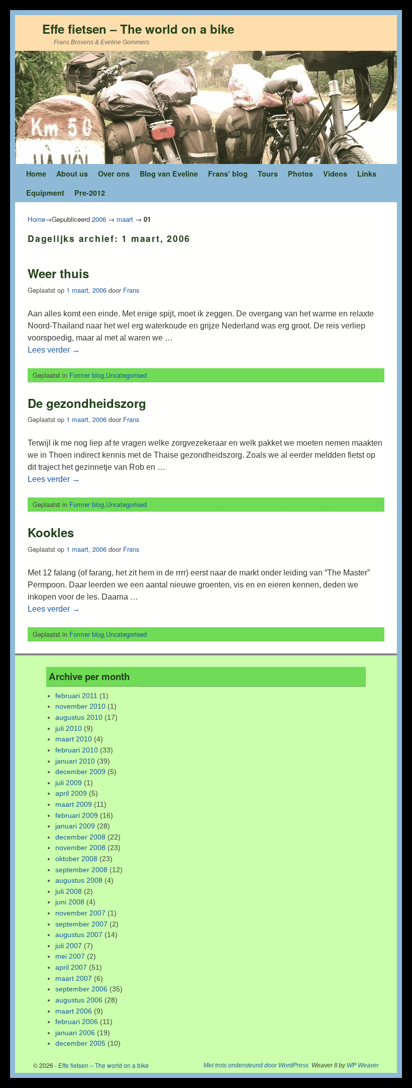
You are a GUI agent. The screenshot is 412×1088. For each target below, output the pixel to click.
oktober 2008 (76, 859)
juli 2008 (68, 891)
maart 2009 (73, 804)
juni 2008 (69, 902)
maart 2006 (73, 1011)
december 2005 (80, 1043)
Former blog (86, 375)
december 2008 (80, 837)
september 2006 (81, 989)
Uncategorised (126, 375)
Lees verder (54, 350)
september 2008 (81, 870)
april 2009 (71, 793)
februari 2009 (76, 815)
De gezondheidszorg (87, 402)
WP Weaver (363, 1065)
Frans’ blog (228, 174)
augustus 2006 (78, 1000)
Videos (335, 174)
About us (72, 174)
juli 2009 (68, 783)
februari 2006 (76, 1022)
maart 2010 (73, 739)
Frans (131, 290)
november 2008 (80, 848)
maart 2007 (73, 978)
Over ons (114, 174)
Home (36, 174)
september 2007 (81, 924)
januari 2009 (75, 826)
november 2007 (80, 913)
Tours (268, 174)
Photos (300, 174)
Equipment (45, 193)
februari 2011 (76, 696)
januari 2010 (75, 761)
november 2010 (80, 706)
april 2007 (71, 967)
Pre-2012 (89, 193)
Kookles (51, 532)
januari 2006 (75, 1033)
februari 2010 (76, 750)
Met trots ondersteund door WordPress (255, 1065)
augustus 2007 (78, 935)
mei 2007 (70, 956)
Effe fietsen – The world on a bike (138, 28)
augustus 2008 (78, 880)
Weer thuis (58, 273)
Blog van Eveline (169, 174)
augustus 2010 (78, 717)
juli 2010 (68, 728)
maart (125, 219)
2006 (99, 219)
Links (366, 174)
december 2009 (80, 772)
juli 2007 (68, 946)
